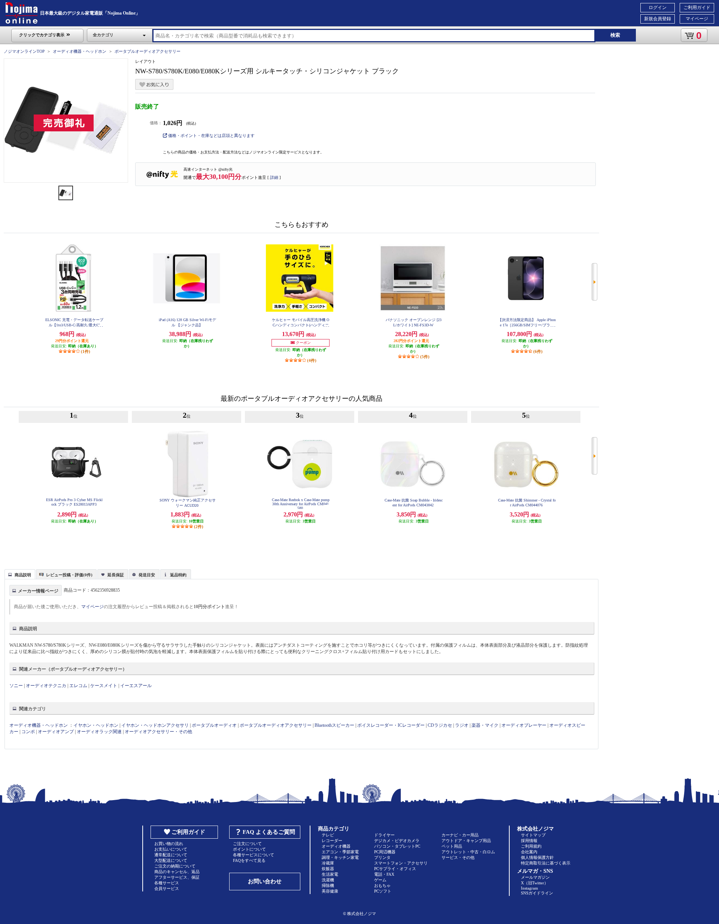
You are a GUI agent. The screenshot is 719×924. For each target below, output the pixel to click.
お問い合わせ (265, 881)
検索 (615, 35)
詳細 (274, 177)
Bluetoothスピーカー (334, 725)
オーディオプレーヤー (523, 725)
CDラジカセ (440, 725)
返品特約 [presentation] (178, 575)
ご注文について (247, 843)
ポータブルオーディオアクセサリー (147, 51)
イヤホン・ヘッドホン (95, 725)
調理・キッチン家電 (340, 857)
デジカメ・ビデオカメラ (396, 840)
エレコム (78, 685)
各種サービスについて (253, 855)
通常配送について (170, 855)
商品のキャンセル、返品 (177, 871)
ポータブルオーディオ (214, 725)
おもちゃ (382, 885)
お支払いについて (170, 849)
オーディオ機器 (336, 846)
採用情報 (529, 840)
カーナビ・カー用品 (460, 835)
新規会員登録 (657, 18)
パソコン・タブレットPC (397, 846)
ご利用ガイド (696, 7)
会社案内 (529, 852)
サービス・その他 (458, 857)
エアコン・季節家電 (340, 852)
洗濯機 (328, 880)
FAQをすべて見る (249, 860)
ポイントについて (249, 849)
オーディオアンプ (56, 731)
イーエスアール (136, 685)
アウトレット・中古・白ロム (468, 852)
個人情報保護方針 (537, 857)
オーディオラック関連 (99, 731)
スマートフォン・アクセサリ (401, 863)
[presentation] (19, 573)
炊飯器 (328, 868)
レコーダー (332, 840)
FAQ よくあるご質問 (269, 832)
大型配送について (170, 860)
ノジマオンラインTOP (24, 51)
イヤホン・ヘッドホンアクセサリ (155, 725)
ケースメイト (103, 685)
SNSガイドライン (537, 893)
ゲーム (380, 880)
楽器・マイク (484, 725)
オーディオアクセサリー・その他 (158, 731)
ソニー (16, 685)
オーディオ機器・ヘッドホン (79, 51)
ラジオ (461, 725)
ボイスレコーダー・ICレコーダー (391, 725)
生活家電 (330, 874)
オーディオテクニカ (46, 685)
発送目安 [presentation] (147, 575)
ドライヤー (384, 835)
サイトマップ (533, 835)
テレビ (328, 835)
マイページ (697, 18)
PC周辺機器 (384, 852)
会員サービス (166, 888)
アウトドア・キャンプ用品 (466, 840)
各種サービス (166, 883)
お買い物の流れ (168, 843)
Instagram (529, 888)
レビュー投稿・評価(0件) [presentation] (69, 575)
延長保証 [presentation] (115, 575)
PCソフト (382, 891)
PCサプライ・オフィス (395, 868)
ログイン (658, 7)
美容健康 (330, 891)
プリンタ (382, 857)
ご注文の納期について (174, 866)
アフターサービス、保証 (177, 877)
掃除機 (328, 885)
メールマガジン (535, 877)
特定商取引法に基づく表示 (545, 863)
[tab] (19, 574)
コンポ (28, 731)
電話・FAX (384, 874)
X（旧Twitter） (534, 883)
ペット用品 (452, 846)
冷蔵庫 (328, 863)
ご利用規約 (531, 846)
